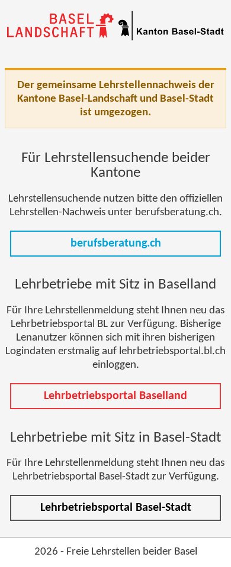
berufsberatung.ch (115, 244)
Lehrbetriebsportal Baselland (115, 396)
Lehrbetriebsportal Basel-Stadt (115, 508)
